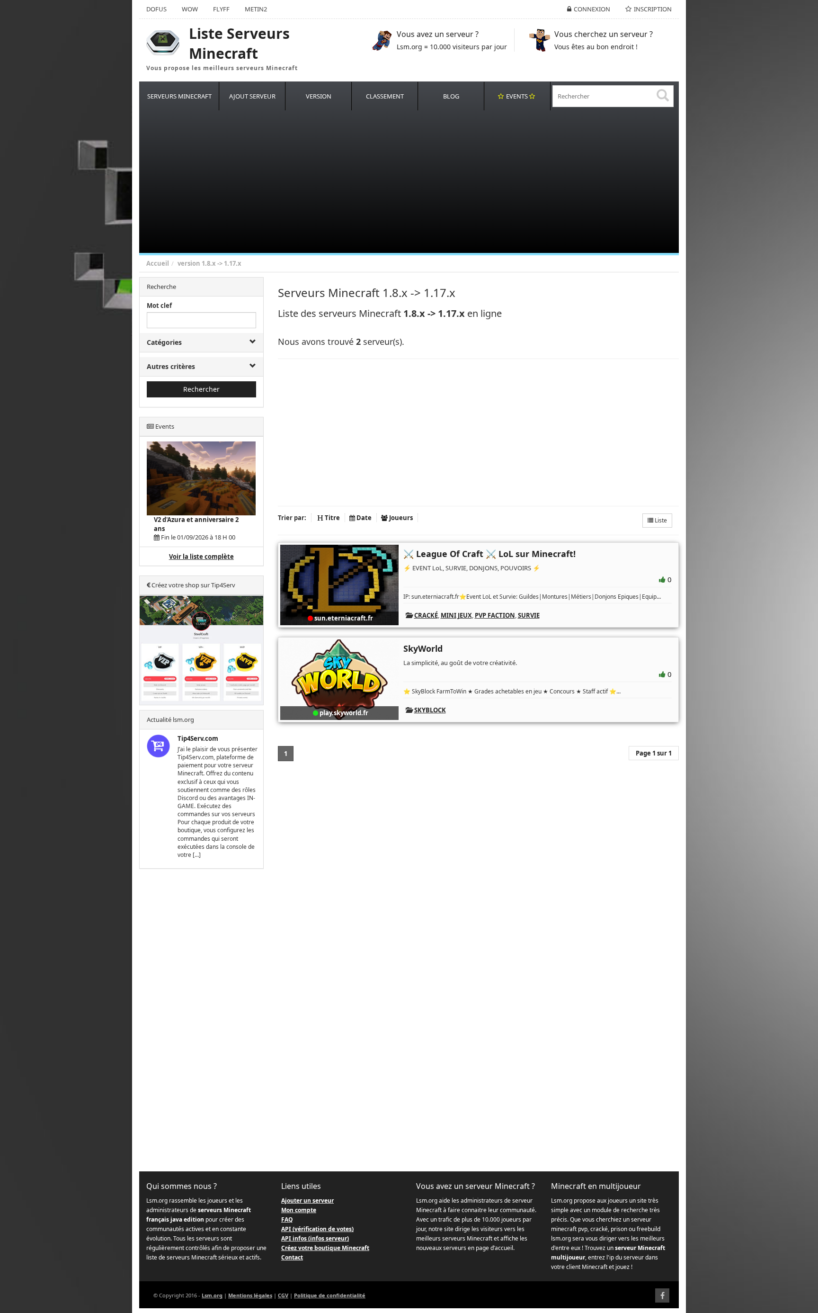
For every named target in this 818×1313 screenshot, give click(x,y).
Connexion (592, 9)
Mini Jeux (456, 615)
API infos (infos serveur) (315, 1238)
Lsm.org (212, 1295)
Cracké (426, 615)
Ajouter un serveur (307, 1200)
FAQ (287, 1219)
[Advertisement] (423, 182)
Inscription (653, 9)
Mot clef (159, 305)
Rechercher (201, 389)
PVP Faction (495, 615)
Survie (529, 615)
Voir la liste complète (201, 556)
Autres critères (171, 366)
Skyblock (430, 710)
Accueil (157, 263)
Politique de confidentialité (329, 1295)
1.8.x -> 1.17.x (221, 263)
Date (363, 517)
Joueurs (400, 517)
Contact (292, 1257)
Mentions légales (250, 1295)
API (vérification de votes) (317, 1229)
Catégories (164, 342)
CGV (283, 1295)
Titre (331, 517)
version (189, 263)
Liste (660, 520)
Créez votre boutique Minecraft (325, 1248)
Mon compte (298, 1210)
